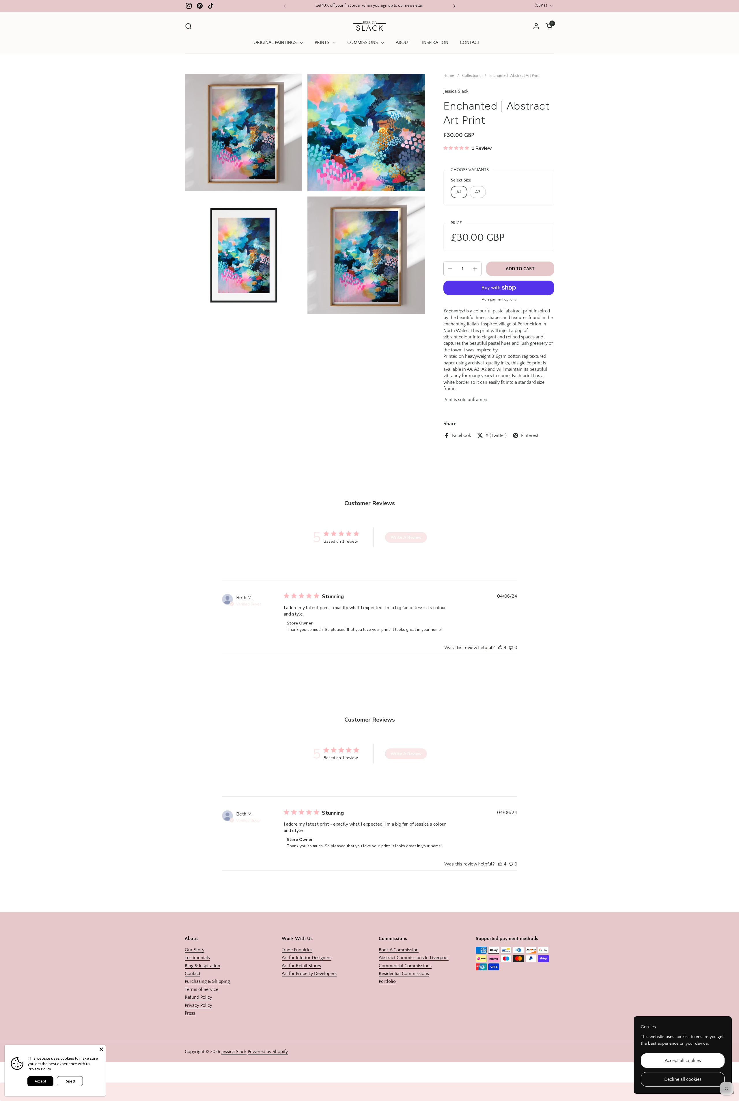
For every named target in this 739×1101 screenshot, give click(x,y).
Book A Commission (399, 949)
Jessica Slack (456, 91)
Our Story (194, 949)
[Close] (101, 1049)
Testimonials (197, 957)
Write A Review (406, 537)
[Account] (536, 26)
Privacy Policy (198, 1005)
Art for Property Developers (309, 973)
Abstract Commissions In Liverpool (414, 957)
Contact (192, 973)
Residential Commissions (404, 973)
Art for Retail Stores (301, 965)
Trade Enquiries (297, 949)
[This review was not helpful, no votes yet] (511, 647)
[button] (188, 26)
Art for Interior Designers (306, 957)
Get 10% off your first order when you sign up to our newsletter (369, 5)
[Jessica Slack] (369, 26)
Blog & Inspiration (202, 965)
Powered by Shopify (268, 1051)
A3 (477, 192)
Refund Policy (198, 997)
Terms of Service (201, 989)
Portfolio (387, 981)
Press (190, 1013)
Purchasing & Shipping (207, 981)
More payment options (499, 299)
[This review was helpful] (500, 647)
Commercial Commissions (405, 965)
